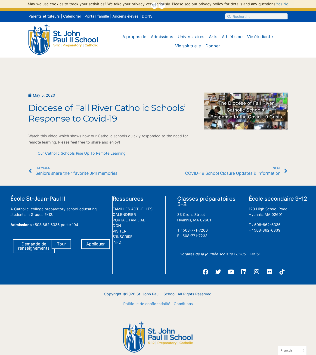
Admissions (162, 36)
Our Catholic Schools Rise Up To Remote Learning (82, 153)
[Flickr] (269, 272)
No (285, 4)
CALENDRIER (124, 214)
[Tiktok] (282, 272)
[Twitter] (218, 272)
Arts (213, 36)
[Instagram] (256, 272)
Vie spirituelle (188, 45)
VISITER (119, 231)
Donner (212, 45)
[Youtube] (231, 272)
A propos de (134, 36)
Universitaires (191, 36)
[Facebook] (205, 272)
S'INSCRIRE (123, 236)
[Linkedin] (244, 272)
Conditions (183, 303)
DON (117, 225)
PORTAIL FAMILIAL (129, 220)
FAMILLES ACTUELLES (132, 209)
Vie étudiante (260, 36)
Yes (279, 4)
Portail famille (97, 16)
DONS (147, 16)
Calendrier (72, 16)
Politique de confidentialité (146, 303)
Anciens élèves (125, 16)
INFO (117, 242)
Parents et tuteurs (44, 16)
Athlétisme (232, 36)
